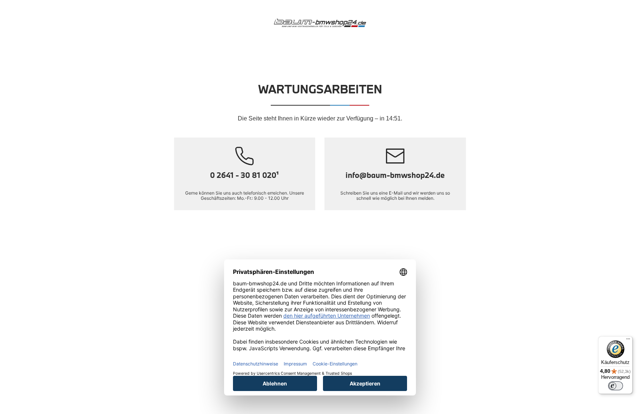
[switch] (615, 385)
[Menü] (628, 340)
